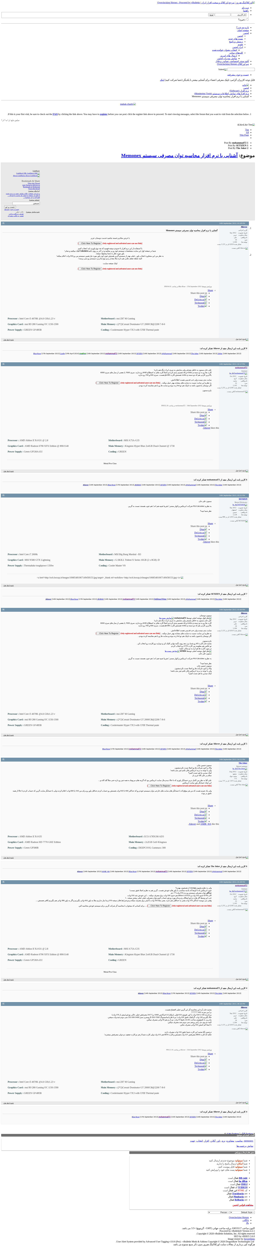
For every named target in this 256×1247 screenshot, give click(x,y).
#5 (3, 759)
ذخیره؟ (242, 19)
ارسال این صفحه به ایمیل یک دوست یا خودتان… (24, 195)
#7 (3, 1004)
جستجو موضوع (34, 200)
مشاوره (230, 1141)
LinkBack (36, 171)
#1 (3, 223)
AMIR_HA (205, 824)
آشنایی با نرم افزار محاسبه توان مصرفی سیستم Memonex (179, 155)
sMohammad (167, 354)
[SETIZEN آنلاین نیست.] (240, 505)
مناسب (239, 1141)
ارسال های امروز (228, 55)
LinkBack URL (21, 173)
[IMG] (244, 1184)
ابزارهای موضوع (34, 191)
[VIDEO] (242, 1187)
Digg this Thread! (34, 183)
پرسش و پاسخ (236, 41)
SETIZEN (139, 354)
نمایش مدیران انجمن (227, 58)
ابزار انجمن (237, 47)
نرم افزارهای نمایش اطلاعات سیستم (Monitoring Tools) (221, 93)
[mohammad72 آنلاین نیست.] (238, 373)
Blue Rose (37, 354)
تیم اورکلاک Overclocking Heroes (233, 64)
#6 (3, 882)
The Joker (195, 354)
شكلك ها (243, 1181)
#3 (3, 495)
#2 (3, 364)
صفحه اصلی (243, 30)
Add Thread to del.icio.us (31, 185)
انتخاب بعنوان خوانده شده (224, 50)
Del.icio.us (199, 299)
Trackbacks (238, 1193)
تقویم (240, 44)
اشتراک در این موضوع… (31, 197)
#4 (3, 609)
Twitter (201, 306)
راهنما (246, 10)
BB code (243, 1178)
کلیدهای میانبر (236, 53)
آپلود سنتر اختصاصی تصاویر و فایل (232, 61)
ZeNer (220, 354)
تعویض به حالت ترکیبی (16, 214)
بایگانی (245, 1220)
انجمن (246, 33)
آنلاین (212, 1141)
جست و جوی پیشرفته (238, 75)
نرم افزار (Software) (239, 91)
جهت (192, 1141)
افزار (206, 1141)
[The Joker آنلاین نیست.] (240, 769)
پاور (218, 1141)
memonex (248, 1141)
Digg (202, 296)
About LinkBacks (19, 175)
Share (210, 290)
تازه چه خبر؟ (242, 27)
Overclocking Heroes (239, 1217)
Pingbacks (239, 1196)
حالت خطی (20, 212)
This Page (244, 135)
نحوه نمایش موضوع (33, 212)
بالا (247, 1223)
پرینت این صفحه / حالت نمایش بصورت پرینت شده (23, 193)
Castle (62, 354)
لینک (162, 80)
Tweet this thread (34, 189)
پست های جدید (235, 38)
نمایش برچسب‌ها (245, 1146)
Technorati (199, 303)
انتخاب (199, 1141)
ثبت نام (245, 8)
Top (247, 129)
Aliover (206, 428)
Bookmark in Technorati (31, 187)
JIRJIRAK (138, 485)
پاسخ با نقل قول (8, 340)
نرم (223, 1141)
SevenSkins (249, 1239)
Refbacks (239, 1200)
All (247, 132)
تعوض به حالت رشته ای (16, 216)
